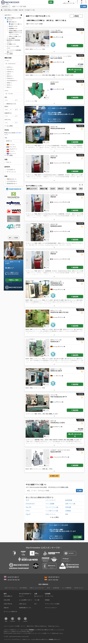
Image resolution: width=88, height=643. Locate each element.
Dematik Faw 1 (30, 504)
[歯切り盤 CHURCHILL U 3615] (37, 429)
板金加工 (13, 26)
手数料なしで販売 (13, 280)
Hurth (53, 189)
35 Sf (27, 500)
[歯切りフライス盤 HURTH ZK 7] (37, 348)
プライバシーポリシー (41, 639)
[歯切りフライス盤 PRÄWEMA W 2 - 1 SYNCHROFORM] (37, 289)
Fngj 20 (28, 514)
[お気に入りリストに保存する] (82, 33)
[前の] (27, 38)
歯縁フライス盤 (16, 24)
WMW (9, 83)
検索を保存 (55, 476)
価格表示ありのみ (11, 103)
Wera (9, 87)
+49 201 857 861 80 (13, 580)
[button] (86, 2)
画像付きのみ (11, 179)
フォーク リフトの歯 (51, 507)
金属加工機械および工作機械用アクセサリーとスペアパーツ (15, 32)
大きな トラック (50, 514)
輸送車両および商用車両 (13, 41)
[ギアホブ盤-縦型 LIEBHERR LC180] (37, 38)
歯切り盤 (12, 22)
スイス (11, 151)
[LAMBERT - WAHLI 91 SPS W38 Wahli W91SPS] (37, 458)
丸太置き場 (56, 588)
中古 (8, 162)
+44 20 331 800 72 (13, 577)
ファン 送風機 (49, 504)
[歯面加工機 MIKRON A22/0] (37, 232)
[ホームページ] (1, 10)
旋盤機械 (13, 28)
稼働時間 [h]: (8, 113)
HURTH (9, 67)
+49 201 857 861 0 (53, 577)
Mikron (9, 76)
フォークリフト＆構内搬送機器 (14, 51)
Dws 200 (28, 507)
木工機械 (11, 44)
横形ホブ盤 (43, 189)
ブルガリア (13, 149)
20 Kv (48, 588)
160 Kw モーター (78, 588)
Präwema (10, 78)
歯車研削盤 (68, 500)
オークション (11, 172)
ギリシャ (12, 153)
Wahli (9, 85)
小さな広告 (11, 169)
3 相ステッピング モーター (36, 588)
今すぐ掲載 (77, 120)
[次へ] (47, 38)
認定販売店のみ (12, 183)
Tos (68, 189)
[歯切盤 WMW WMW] (37, 90)
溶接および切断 (15, 36)
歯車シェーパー (32, 189)
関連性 (76, 16)
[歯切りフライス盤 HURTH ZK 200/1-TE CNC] (37, 318)
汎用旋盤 (68, 511)
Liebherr (10, 71)
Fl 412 (27, 511)
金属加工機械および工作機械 (14, 19)
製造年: (7, 106)
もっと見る (55, 517)
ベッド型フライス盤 (51, 511)
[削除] (43, 20)
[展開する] (54, 51)
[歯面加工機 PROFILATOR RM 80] (37, 135)
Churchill (10, 69)
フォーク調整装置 (66, 588)
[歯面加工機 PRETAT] (37, 164)
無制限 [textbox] (9, 141)
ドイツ (11, 144)
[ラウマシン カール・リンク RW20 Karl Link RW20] (37, 64)
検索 (84, 6)
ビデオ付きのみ (12, 181)
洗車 (66, 514)
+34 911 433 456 (53, 580)
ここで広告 (14, 238)
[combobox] (13, 140)
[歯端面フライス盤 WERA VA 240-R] (37, 377)
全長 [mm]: (8, 119)
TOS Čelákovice (12, 80)
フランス (12, 147)
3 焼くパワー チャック (11, 588)
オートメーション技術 (13, 47)
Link (9, 74)
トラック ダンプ (50, 500)
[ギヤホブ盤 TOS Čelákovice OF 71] (37, 403)
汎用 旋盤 (68, 507)
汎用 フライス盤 (70, 504)
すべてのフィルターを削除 (35, 24)
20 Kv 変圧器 (23, 588)
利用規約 (51, 639)
